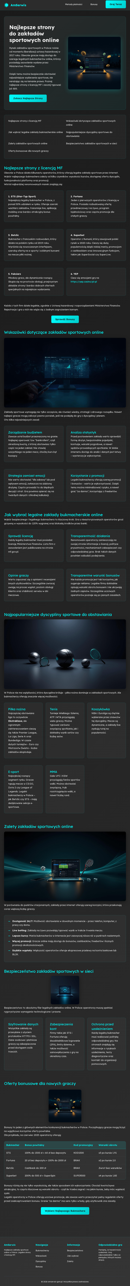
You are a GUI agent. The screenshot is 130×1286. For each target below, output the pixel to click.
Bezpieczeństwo (75, 1250)
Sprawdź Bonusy (65, 319)
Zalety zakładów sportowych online (27, 143)
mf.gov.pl (13, 551)
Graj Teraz (116, 4)
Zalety (70, 1261)
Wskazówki (41, 1256)
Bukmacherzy (42, 1250)
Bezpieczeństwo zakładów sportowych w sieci (91, 143)
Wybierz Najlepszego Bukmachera (65, 1210)
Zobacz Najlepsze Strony (28, 98)
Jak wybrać (73, 1256)
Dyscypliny (41, 1261)
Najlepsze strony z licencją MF (24, 120)
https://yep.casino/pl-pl (84, 281)
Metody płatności (73, 4)
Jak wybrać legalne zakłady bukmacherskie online (35, 132)
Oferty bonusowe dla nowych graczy (28, 150)
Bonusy (94, 4)
